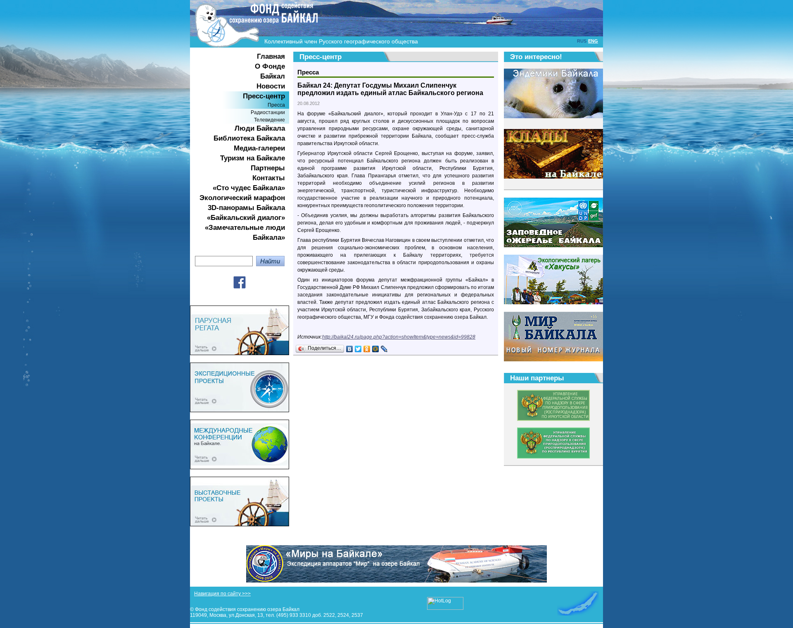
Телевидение (269, 120)
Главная (271, 56)
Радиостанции (268, 112)
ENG (593, 40)
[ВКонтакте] (349, 349)
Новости (270, 86)
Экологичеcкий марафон (242, 198)
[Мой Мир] (375, 349)
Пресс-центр (264, 96)
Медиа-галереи (259, 148)
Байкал (272, 76)
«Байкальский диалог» (246, 218)
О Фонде (270, 66)
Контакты (268, 178)
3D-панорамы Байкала (246, 208)
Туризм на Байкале (252, 158)
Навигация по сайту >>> (222, 594)
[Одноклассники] (367, 349)
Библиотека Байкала (249, 138)
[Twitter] (358, 349)
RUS (581, 40)
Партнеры (268, 168)
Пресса (276, 105)
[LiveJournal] (384, 349)
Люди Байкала (260, 128)
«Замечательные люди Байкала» (245, 232)
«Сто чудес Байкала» (249, 188)
